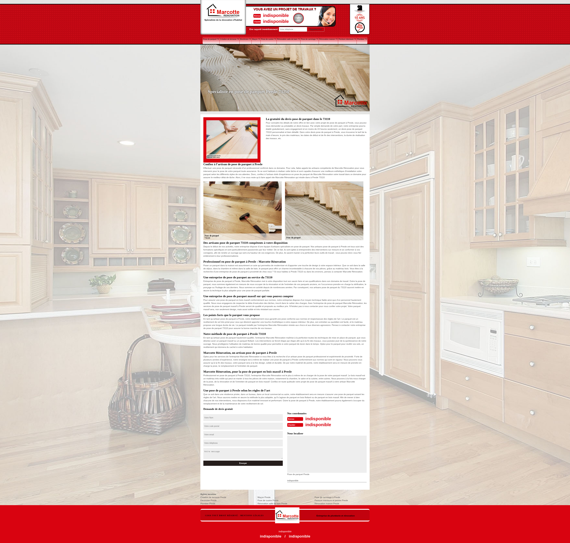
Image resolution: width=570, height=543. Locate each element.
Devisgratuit (298, 18)
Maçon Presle (264, 497)
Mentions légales (252, 515)
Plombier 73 (362, 39)
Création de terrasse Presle (213, 497)
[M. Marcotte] (287, 513)
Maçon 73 (256, 39)
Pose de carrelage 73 (309, 39)
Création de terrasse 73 (229, 39)
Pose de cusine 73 (268, 39)
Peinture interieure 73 (347, 39)
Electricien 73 (245, 39)
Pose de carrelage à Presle (327, 497)
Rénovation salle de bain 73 (288, 39)
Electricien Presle (208, 500)
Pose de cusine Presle (268, 500)
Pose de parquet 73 (211, 39)
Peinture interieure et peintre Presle (331, 500)
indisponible (276, 15)
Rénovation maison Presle (327, 503)
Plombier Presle (207, 503)
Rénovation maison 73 (328, 39)
